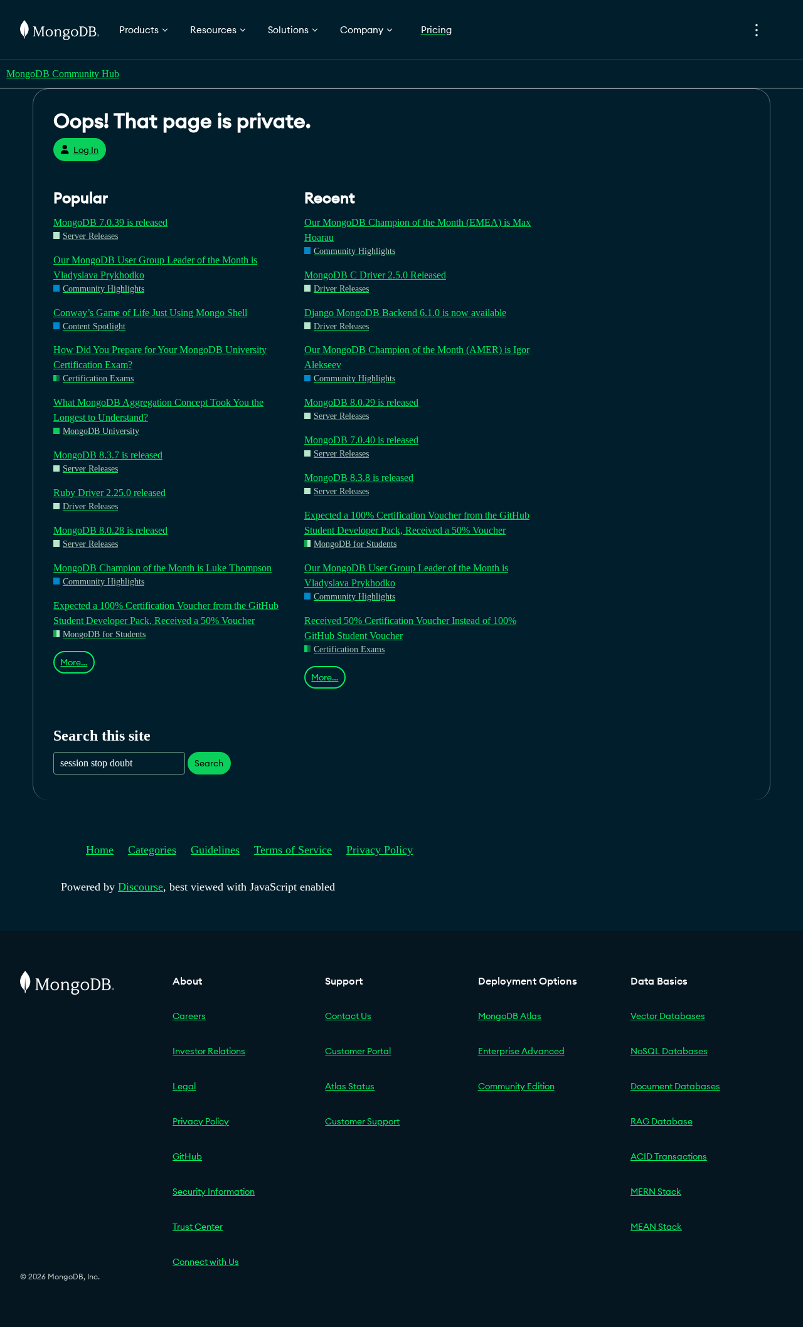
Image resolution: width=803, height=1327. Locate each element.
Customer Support (362, 1121)
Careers (189, 1016)
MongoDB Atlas (509, 1016)
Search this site (102, 735)
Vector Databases (667, 1016)
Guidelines (215, 849)
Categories (152, 849)
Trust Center (198, 1226)
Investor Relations (209, 1051)
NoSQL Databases (669, 1051)
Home (100, 849)
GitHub (187, 1156)
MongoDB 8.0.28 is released (110, 530)
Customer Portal (358, 1051)
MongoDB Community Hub (62, 73)
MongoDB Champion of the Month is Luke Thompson (162, 568)
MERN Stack (655, 1191)
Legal (184, 1086)
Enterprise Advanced (521, 1051)
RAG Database (661, 1121)
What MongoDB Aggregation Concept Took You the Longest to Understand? (158, 410)
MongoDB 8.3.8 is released (358, 477)
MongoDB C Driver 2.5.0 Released (375, 275)
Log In (85, 150)
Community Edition (516, 1086)
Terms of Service (293, 849)
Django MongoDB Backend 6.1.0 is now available (405, 312)
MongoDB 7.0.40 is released (361, 440)
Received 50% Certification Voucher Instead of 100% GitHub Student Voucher (410, 628)
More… (73, 662)
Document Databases (675, 1086)
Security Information (214, 1191)
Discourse (140, 886)
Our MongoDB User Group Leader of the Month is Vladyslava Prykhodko (155, 267)
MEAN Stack (656, 1226)
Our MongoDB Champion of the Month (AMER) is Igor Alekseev (416, 357)
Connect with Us (206, 1261)
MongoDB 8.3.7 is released (107, 455)
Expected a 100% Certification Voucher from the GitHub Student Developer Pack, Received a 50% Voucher (166, 613)
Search (208, 763)
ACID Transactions (668, 1156)
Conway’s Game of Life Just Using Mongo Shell (150, 312)
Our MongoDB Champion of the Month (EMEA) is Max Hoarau (417, 230)
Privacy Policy (379, 849)
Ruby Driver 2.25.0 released (109, 492)
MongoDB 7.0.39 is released (110, 222)
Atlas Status (350, 1086)
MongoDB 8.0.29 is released (361, 402)
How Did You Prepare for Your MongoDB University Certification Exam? (160, 357)
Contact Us (348, 1016)
